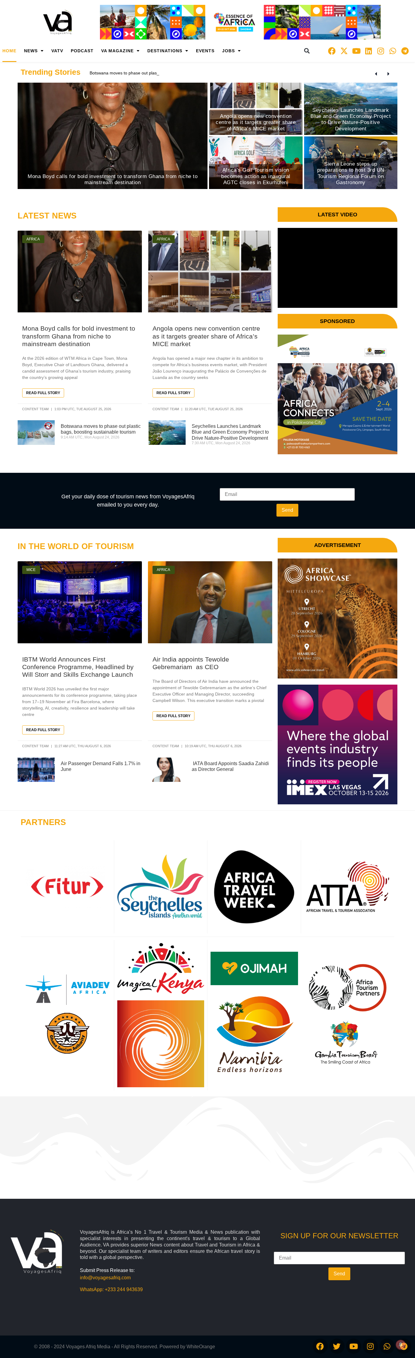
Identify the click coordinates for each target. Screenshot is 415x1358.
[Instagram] (381, 51)
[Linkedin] (368, 51)
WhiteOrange (201, 1346)
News (31, 50)
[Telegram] (405, 51)
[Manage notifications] (401, 1344)
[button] (307, 51)
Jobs (228, 50)
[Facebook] (332, 51)
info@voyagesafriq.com (105, 1277)
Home (9, 50)
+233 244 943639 (124, 1289)
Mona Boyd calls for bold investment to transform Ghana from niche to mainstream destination (78, 336)
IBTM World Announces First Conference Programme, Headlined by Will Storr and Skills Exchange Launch (78, 667)
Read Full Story (43, 393)
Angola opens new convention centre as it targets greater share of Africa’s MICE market (206, 336)
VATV (57, 50)
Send (287, 510)
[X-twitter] (344, 51)
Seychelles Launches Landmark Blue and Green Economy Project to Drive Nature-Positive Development (230, 432)
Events (205, 50)
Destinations (164, 50)
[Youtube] (356, 51)
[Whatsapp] (393, 51)
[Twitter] (337, 1346)
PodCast (82, 50)
